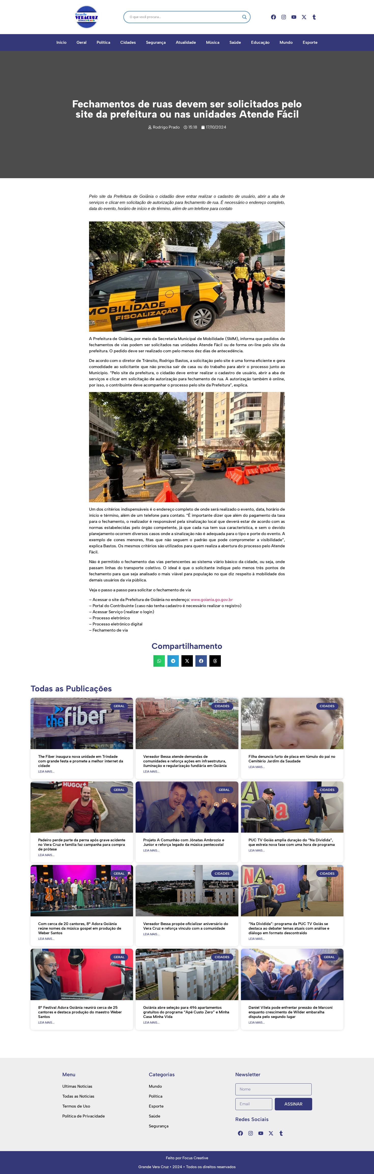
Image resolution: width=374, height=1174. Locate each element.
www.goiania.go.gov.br (212, 599)
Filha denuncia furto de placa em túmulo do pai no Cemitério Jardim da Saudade (292, 758)
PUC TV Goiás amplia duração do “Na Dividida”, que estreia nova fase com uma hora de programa (292, 842)
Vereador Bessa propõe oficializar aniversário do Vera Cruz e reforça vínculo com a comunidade (185, 926)
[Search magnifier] (244, 17)
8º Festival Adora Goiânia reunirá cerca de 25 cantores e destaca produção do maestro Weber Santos (80, 1012)
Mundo (286, 42)
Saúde (235, 42)
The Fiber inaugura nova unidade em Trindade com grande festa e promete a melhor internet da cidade (80, 761)
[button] (159, 661)
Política (103, 42)
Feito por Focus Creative (187, 1158)
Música (212, 42)
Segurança (156, 42)
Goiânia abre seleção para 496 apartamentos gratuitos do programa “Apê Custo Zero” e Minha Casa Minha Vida (186, 1012)
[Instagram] (284, 17)
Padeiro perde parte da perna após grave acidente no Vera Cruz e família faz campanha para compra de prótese (81, 844)
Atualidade (186, 42)
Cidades (128, 42)
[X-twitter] (304, 17)
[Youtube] (294, 17)
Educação (260, 42)
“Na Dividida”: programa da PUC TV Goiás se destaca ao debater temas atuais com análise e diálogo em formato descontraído (289, 928)
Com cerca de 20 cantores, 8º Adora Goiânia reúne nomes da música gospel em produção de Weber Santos (79, 928)
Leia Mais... (46, 771)
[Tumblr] (314, 17)
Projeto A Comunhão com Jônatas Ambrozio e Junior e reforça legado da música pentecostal (183, 842)
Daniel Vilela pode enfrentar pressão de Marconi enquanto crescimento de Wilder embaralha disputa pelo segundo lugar (291, 1012)
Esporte (310, 42)
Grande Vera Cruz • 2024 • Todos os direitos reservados (187, 1167)
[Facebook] (273, 17)
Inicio (61, 42)
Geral (82, 42)
